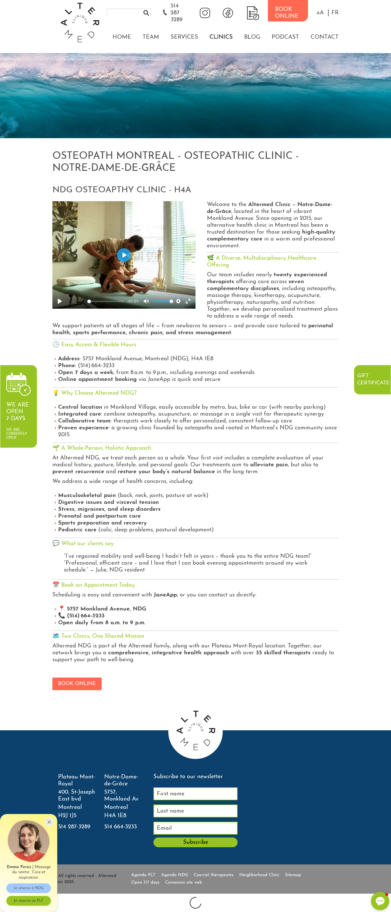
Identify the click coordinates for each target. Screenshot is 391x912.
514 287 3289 (177, 13)
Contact (325, 37)
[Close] (49, 822)
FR (335, 13)
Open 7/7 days (145, 882)
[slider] (105, 301)
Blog (252, 37)
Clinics (221, 37)
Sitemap (293, 875)
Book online (77, 683)
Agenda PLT (143, 875)
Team (151, 37)
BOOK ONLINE (287, 13)
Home (121, 37)
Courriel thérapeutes (214, 875)
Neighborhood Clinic (259, 875)
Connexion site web (183, 882)
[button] (320, 13)
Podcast (285, 37)
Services (184, 37)
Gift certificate (373, 379)
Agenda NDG (174, 875)
